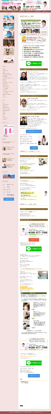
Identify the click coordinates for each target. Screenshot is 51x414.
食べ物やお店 (5, 119)
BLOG (4, 95)
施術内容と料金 (37, 11)
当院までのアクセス (45, 11)
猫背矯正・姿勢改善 (6, 107)
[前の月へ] (10, 125)
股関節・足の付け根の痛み (7, 73)
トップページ (6, 11)
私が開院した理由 (21, 11)
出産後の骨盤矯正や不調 (6, 110)
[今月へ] (11, 125)
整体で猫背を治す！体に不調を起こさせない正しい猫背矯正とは (11, 165)
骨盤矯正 (4, 113)
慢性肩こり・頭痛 (5, 70)
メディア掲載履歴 (5, 88)
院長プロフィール (29, 11)
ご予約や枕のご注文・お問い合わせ (8, 91)
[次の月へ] (13, 125)
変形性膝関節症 (5, 76)
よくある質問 (5, 89)
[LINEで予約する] (34, 364)
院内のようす (5, 79)
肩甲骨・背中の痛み (6, 104)
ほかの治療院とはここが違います (7, 82)
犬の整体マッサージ (6, 117)
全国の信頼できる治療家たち (7, 94)
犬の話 (4, 116)
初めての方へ (13, 11)
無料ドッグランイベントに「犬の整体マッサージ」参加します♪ (11, 148)
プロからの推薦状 (5, 92)
